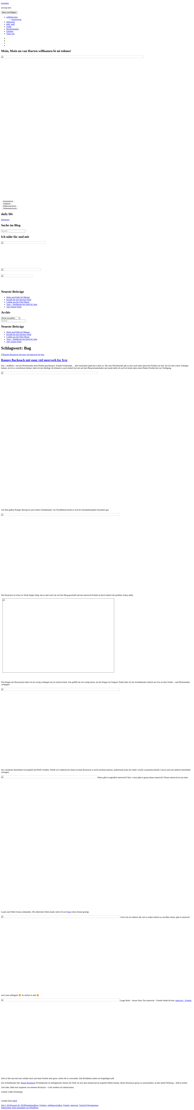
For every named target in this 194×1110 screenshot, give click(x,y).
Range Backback (28, 1083)
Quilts (8, 26)
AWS (14, 1101)
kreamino (5, 3)
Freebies (9, 31)
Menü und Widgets (9, 12)
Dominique (29, 1105)
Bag (60, 1105)
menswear (10, 22)
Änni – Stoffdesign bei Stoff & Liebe (21, 304)
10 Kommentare (91, 1105)
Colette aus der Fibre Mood (17, 302)
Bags (36, 1105)
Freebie (66, 1105)
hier (69, 912)
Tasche (82, 1105)
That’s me (10, 34)
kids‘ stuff (10, 24)
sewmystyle (16, 19)
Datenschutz (6, 1108)
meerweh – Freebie (183, 1000)
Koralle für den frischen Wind (18, 300)
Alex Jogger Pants (14, 307)
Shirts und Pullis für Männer (18, 297)
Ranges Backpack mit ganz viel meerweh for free (34, 360)
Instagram (5, 220)
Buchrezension (12, 29)
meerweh (74, 1105)
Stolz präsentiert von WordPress (25, 1108)
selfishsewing (12, 17)
